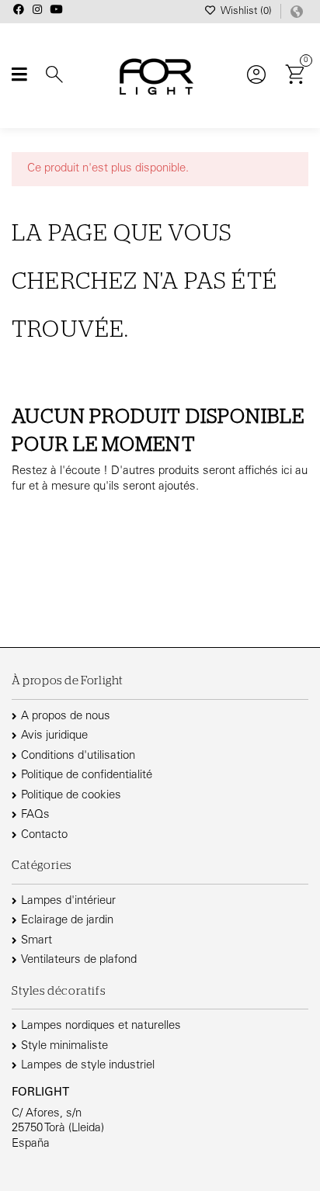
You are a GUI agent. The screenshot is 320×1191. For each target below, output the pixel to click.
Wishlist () (246, 12)
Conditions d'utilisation (78, 756)
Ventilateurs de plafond (79, 960)
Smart (36, 941)
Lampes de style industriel (88, 1066)
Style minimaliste (64, 1046)
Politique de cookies (71, 796)
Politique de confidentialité (86, 775)
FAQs (35, 815)
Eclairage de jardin (67, 920)
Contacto (44, 835)
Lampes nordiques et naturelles (101, 1026)
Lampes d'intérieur (68, 901)
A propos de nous (65, 716)
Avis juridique (54, 736)
